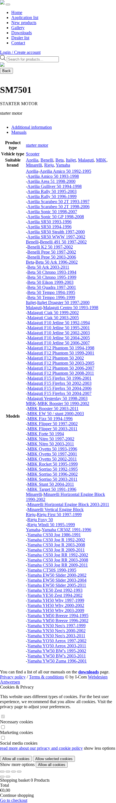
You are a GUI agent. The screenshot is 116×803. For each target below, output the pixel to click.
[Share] (13, 771)
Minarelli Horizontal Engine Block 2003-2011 (68, 504)
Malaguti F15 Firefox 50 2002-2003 (59, 383)
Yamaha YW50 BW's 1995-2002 (56, 650)
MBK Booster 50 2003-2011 (53, 408)
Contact (18, 42)
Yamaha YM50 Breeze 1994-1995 (57, 615)
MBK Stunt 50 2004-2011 (50, 484)
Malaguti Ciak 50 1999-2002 (53, 312)
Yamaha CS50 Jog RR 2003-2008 (57, 560)
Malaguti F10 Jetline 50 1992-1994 (58, 322)
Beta (59, 160)
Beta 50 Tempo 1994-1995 (51, 292)
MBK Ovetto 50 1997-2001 (52, 454)
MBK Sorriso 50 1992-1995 (52, 469)
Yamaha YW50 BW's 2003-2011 (56, 656)
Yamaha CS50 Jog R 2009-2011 (56, 549)
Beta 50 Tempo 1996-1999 (51, 297)
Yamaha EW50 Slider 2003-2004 (56, 580)
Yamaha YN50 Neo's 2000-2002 (56, 630)
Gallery (17, 27)
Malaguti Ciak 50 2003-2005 (53, 317)
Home (16, 12)
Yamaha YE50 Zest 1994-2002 (54, 595)
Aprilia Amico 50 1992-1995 (65, 171)
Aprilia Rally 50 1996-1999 (52, 196)
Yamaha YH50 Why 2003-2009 (55, 610)
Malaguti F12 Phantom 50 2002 (55, 358)
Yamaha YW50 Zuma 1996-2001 (57, 661)
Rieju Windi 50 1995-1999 (51, 524)
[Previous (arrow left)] (2, 776)
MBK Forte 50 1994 (45, 433)
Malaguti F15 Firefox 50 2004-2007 (59, 393)
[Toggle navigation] (8, 4)
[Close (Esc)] (19, 771)
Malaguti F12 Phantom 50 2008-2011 (60, 373)
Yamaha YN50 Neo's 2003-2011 (56, 635)
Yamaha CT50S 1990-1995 (51, 570)
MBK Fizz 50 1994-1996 (50, 418)
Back (6, 71)
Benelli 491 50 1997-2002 (63, 242)
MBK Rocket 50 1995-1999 (52, 464)
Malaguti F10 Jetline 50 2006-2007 (58, 342)
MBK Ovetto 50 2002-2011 (52, 459)
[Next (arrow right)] (8, 776)
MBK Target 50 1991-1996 (51, 489)
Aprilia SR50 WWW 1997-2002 (56, 236)
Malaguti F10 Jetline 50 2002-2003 (58, 332)
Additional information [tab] (31, 127)
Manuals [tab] (18, 132)
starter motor (37, 145)
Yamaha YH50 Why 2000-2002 (55, 605)
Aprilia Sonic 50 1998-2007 (52, 211)
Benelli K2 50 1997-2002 (50, 247)
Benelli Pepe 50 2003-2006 (51, 257)
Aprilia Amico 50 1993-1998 (53, 176)
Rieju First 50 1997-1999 (59, 514)
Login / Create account (20, 52)
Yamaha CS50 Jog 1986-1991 (54, 534)
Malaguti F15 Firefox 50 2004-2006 (59, 388)
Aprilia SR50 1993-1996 (49, 221)
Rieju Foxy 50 (40, 519)
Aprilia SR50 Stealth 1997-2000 (56, 231)
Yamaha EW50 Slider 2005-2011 (56, 585)
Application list (24, 17)
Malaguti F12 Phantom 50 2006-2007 (60, 368)
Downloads (21, 32)
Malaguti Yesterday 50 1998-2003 (57, 398)
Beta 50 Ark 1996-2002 (56, 262)
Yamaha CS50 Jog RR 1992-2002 (57, 555)
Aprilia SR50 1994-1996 (49, 226)
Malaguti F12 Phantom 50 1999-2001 (60, 353)
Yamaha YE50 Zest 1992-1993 (54, 590)
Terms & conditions (46, 677)
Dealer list (20, 37)
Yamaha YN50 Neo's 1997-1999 (56, 625)
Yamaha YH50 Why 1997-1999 (55, 600)
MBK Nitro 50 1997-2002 (50, 438)
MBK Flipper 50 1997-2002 (52, 423)
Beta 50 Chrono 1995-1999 (51, 277)
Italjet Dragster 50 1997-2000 (63, 302)
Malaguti (86, 160)
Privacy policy (13, 677)
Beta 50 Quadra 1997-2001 (51, 287)
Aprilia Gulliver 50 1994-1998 (54, 186)
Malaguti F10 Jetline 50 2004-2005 (58, 337)
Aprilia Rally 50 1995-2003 (52, 191)
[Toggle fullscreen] (8, 771)
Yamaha (63, 165)
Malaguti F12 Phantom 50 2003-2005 (60, 363)
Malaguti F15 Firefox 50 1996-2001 (59, 378)
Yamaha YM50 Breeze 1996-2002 (57, 620)
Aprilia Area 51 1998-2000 (51, 181)
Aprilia (32, 160)
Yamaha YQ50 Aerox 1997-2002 (56, 640)
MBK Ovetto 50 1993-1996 (52, 449)
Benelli (47, 160)
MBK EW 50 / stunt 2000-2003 (55, 413)
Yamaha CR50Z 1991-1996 (66, 529)
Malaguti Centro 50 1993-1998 (70, 307)
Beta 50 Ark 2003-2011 (48, 267)
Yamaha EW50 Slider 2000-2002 (56, 575)
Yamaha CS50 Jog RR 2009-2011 (57, 565)
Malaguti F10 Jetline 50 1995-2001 (58, 327)
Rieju (49, 165)
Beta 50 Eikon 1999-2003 (50, 282)
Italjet (71, 160)
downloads (88, 671)
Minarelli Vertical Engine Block (55, 509)
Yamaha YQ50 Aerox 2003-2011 (56, 645)
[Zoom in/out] (2, 771)
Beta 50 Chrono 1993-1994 (51, 272)
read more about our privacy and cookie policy (41, 748)
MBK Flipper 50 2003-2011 (52, 428)
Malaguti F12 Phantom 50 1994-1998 (60, 348)
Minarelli (34, 165)
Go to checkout (13, 800)
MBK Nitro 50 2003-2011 (50, 443)
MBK (101, 160)
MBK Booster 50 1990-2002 (63, 403)
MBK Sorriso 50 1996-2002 (52, 474)
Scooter (32, 153)
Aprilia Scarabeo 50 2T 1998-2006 (58, 206)
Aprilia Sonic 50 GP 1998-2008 (55, 216)
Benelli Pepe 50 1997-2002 (51, 252)
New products (23, 22)
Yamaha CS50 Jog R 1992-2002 (56, 539)
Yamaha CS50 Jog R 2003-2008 (56, 544)
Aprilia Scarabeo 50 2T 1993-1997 (58, 201)
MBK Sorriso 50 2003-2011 (52, 479)
